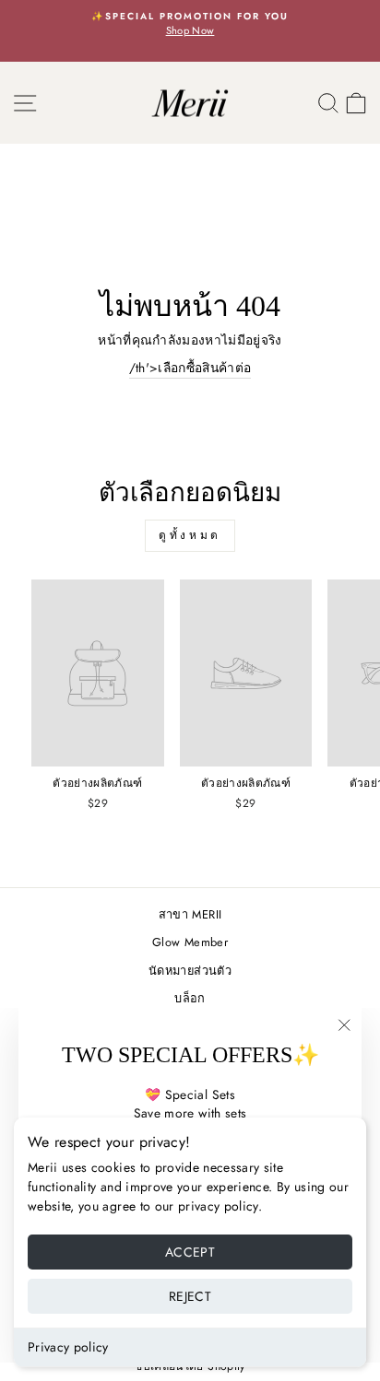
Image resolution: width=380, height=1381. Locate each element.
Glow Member (190, 942)
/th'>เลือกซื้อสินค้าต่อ (190, 367)
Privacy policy (68, 1347)
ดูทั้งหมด (190, 535)
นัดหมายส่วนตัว (190, 970)
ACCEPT (190, 1252)
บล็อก (189, 998)
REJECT (190, 1296)
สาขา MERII (190, 914)
